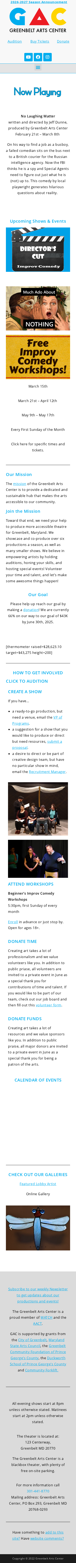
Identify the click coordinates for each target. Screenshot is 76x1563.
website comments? (47, 1538)
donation (31, 609)
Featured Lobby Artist (38, 1184)
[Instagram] (47, 57)
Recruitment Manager (47, 771)
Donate (63, 41)
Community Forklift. (41, 1370)
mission (19, 483)
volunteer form (48, 1005)
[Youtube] (28, 57)
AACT (37, 1323)
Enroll (13, 922)
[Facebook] (38, 57)
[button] (38, 67)
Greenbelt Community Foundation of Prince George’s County (38, 1351)
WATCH (47, 1317)
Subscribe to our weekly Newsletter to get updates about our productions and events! (38, 1295)
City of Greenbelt (32, 1340)
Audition (15, 41)
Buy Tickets (39, 41)
